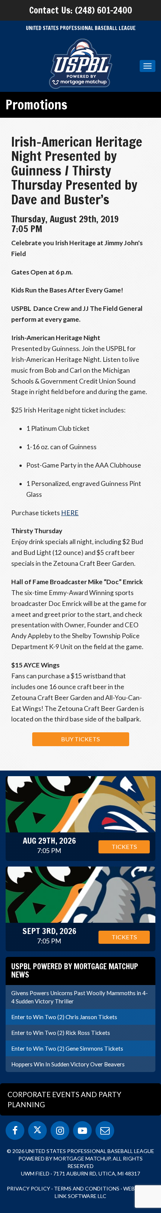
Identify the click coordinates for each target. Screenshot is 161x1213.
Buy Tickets (80, 738)
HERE (70, 513)
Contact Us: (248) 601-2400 (80, 10)
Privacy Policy (28, 1188)
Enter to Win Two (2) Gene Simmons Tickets (67, 1048)
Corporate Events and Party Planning (64, 1099)
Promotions (36, 104)
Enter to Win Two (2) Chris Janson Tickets (64, 1017)
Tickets (124, 846)
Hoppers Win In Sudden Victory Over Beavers (68, 1064)
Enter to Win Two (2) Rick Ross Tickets (60, 1032)
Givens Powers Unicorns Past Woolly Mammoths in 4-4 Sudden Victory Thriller (79, 997)
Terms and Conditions (86, 1188)
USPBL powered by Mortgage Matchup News (74, 970)
